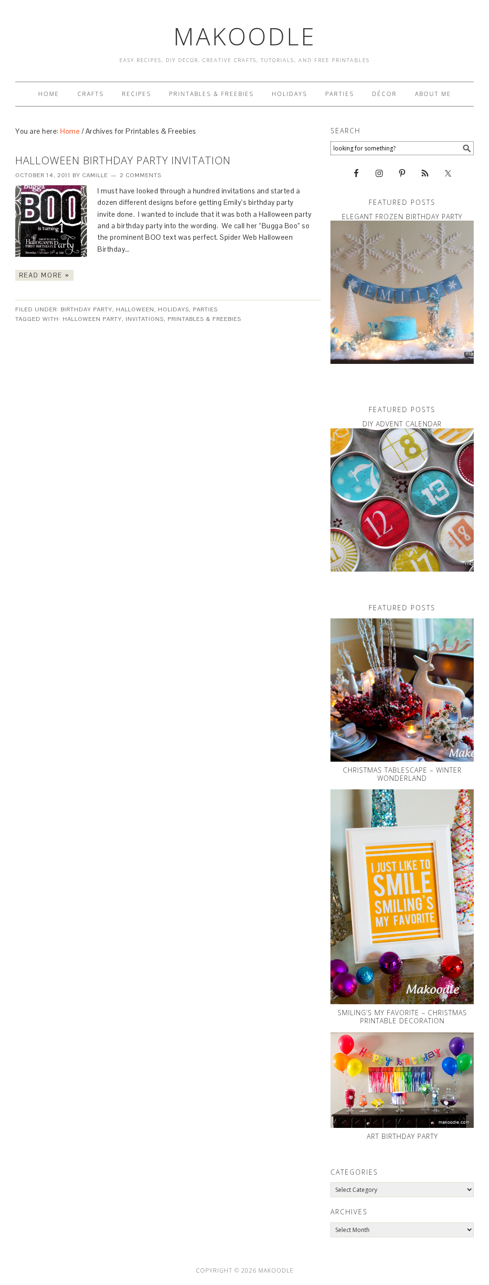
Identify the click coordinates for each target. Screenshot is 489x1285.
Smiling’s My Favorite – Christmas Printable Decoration (402, 1016)
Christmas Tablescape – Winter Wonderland (402, 774)
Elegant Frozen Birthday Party (402, 216)
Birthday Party (86, 309)
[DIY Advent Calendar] (402, 500)
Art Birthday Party (402, 1136)
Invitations (145, 319)
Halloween (135, 309)
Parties (205, 309)
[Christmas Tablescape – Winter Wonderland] (402, 690)
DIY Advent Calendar (402, 423)
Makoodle (244, 36)
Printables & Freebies (204, 319)
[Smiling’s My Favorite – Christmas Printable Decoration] (402, 896)
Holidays (173, 309)
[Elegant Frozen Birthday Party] (402, 292)
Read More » (44, 275)
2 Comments (140, 175)
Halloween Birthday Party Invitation (123, 160)
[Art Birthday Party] (402, 1080)
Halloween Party (92, 319)
